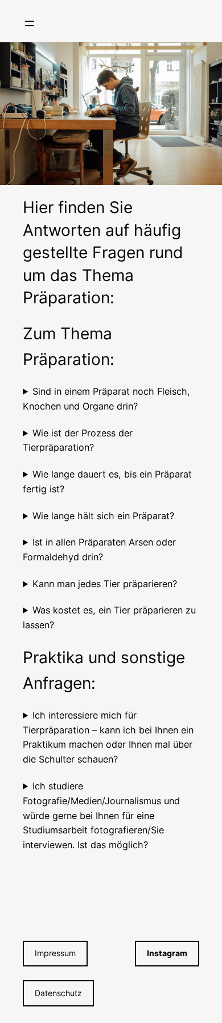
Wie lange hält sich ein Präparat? (103, 515)
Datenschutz (58, 993)
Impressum (55, 953)
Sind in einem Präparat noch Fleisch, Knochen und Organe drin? (106, 399)
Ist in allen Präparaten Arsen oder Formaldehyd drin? (99, 549)
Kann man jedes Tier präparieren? (104, 583)
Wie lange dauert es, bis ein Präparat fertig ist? (107, 481)
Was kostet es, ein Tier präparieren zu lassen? (109, 617)
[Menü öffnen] (29, 23)
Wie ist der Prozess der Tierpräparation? (78, 440)
